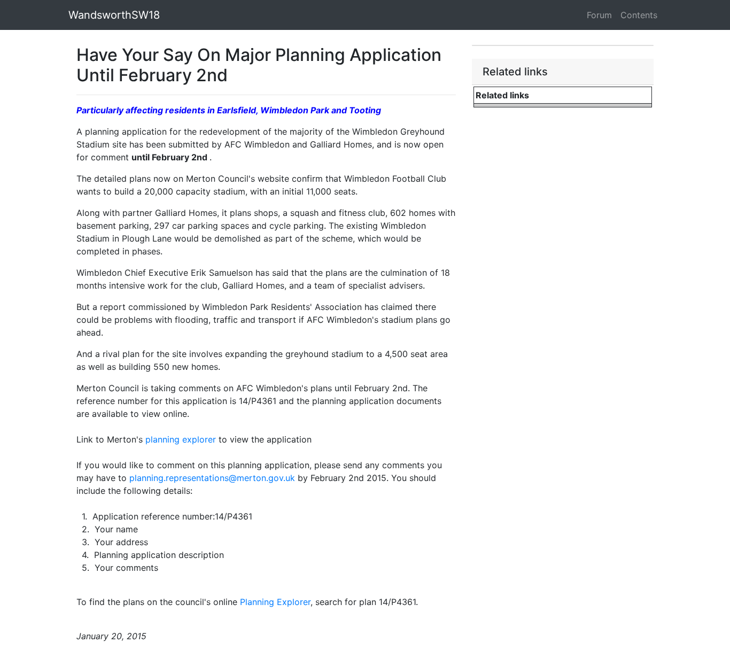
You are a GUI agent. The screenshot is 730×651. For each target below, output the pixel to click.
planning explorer (180, 439)
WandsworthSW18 (114, 15)
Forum (599, 15)
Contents (638, 15)
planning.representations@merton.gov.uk (212, 477)
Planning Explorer (275, 601)
